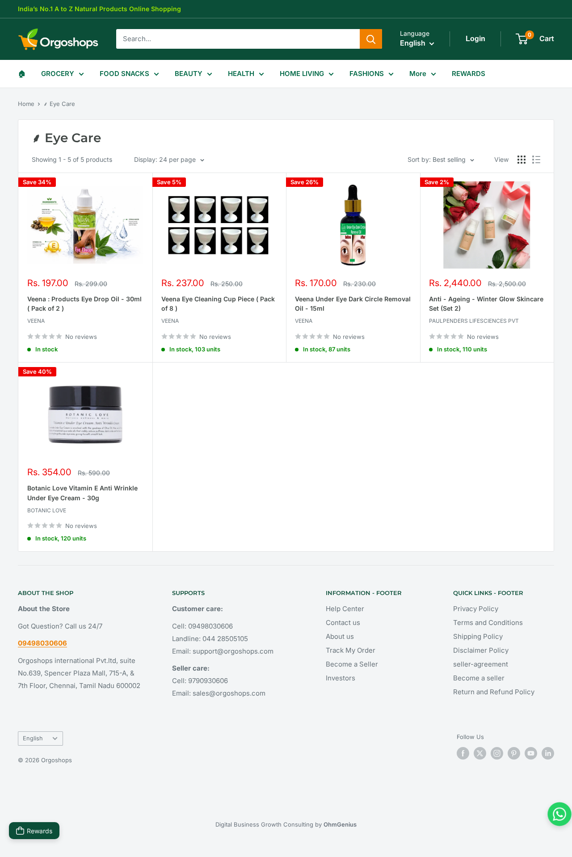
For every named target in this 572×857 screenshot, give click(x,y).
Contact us (343, 622)
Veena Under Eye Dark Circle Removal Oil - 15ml (353, 303)
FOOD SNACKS (124, 73)
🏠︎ (21, 73)
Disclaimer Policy (481, 650)
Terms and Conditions (488, 622)
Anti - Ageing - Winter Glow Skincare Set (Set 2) (486, 303)
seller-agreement (480, 664)
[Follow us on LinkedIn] (548, 753)
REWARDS (468, 73)
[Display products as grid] (521, 160)
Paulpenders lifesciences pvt (474, 320)
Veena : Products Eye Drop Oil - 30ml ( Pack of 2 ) (84, 303)
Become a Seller (352, 664)
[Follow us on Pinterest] (514, 753)
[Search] (371, 39)
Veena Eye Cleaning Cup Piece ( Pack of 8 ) (218, 303)
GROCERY (57, 73)
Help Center (345, 608)
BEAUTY (188, 73)
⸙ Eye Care (59, 103)
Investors (340, 678)
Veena (36, 320)
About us (340, 636)
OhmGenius (340, 824)
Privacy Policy (475, 608)
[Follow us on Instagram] (497, 753)
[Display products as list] (536, 160)
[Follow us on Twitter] (480, 753)
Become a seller (479, 678)
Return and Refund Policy (493, 692)
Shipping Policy (478, 636)
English (33, 738)
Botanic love (46, 510)
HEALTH (241, 73)
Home (26, 103)
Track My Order (350, 650)
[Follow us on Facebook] (463, 753)
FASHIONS (366, 73)
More (417, 73)
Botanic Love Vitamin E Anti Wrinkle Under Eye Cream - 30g (82, 493)
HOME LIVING (302, 73)
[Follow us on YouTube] (531, 753)
